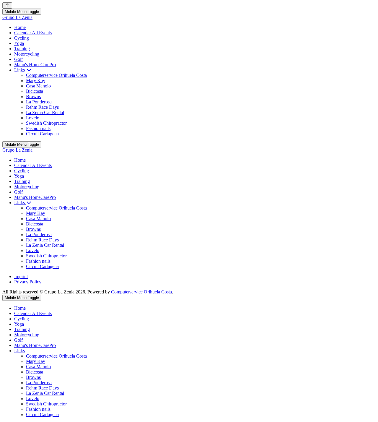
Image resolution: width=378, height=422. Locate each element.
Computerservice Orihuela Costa (141, 291)
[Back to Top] (7, 5)
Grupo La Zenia (17, 17)
